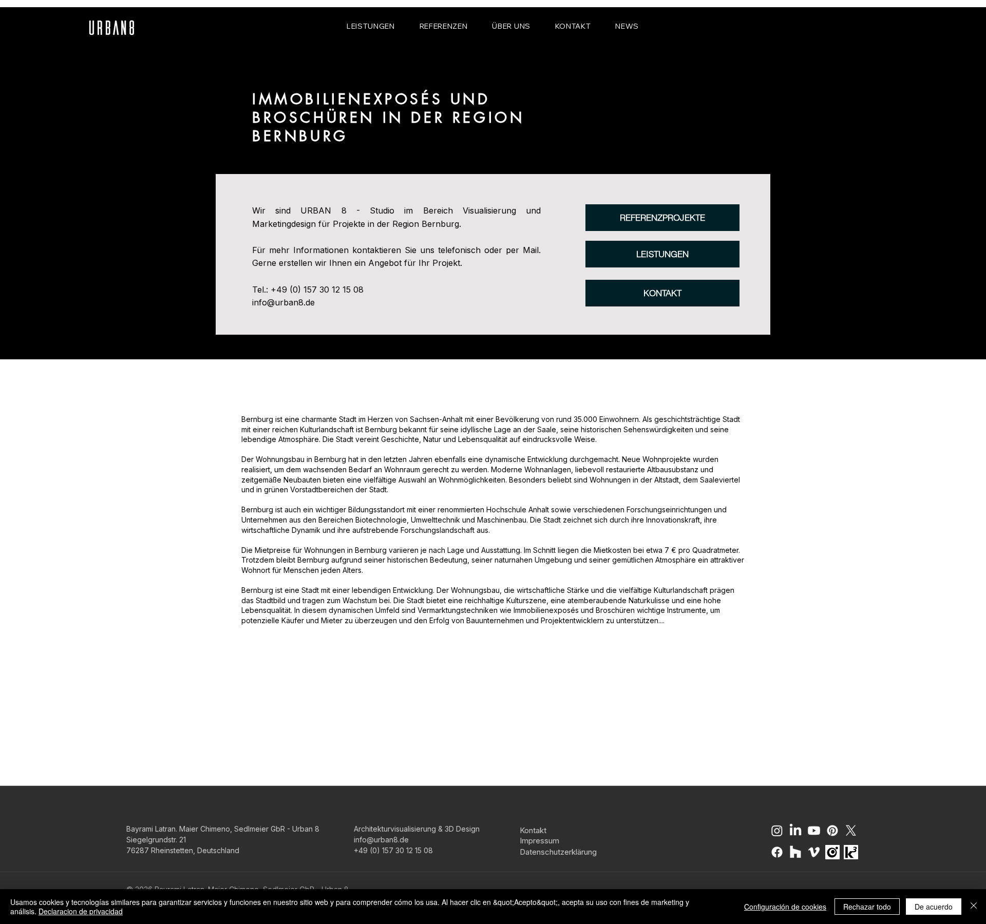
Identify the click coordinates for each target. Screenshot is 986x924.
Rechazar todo (867, 906)
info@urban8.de (283, 302)
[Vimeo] (814, 852)
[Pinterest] (832, 830)
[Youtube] (814, 830)
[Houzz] (795, 852)
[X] (851, 830)
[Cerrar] (974, 906)
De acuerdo (934, 906)
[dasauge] (832, 852)
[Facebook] (777, 852)
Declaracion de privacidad (81, 911)
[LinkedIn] (795, 830)
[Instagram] (777, 830)
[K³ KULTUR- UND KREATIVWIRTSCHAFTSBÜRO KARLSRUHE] (851, 852)
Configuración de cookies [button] (785, 906)
